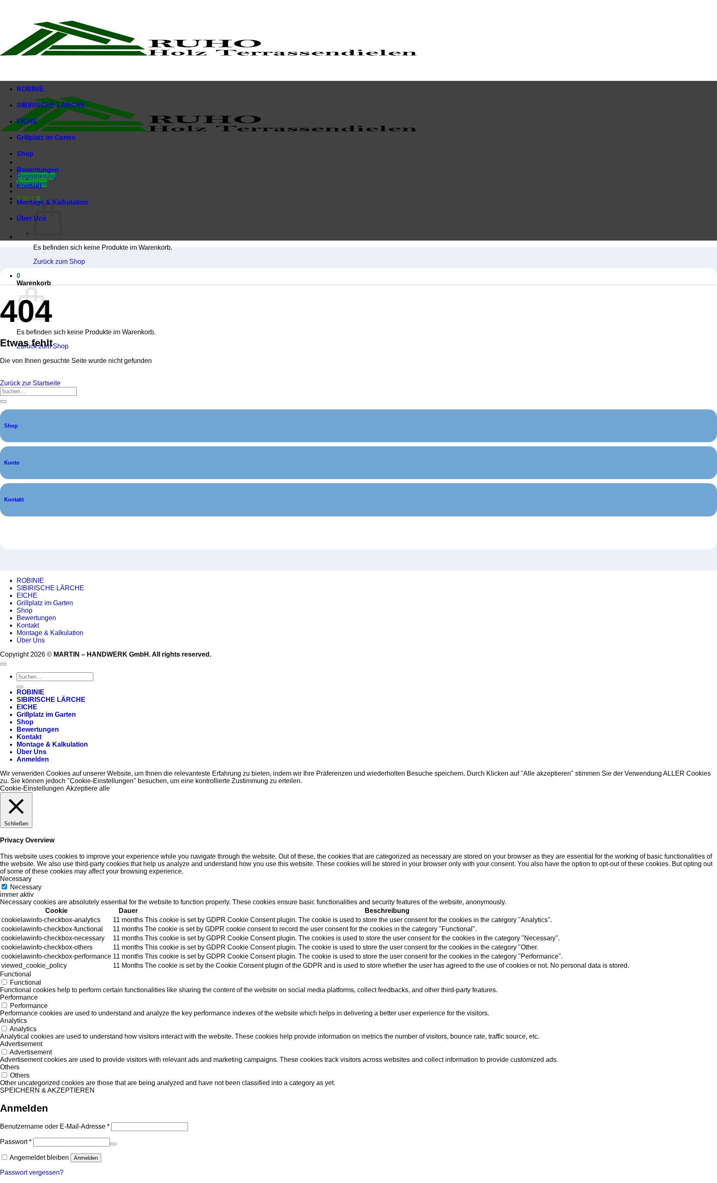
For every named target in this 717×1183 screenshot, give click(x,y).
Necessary (25, 887)
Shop (25, 153)
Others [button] (10, 1067)
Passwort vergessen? (31, 1172)
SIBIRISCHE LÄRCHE (51, 105)
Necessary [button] (16, 878)
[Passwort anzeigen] (113, 1144)
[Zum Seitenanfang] (3, 664)
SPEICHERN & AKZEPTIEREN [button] (47, 1090)
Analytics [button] (13, 1020)
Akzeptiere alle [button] (88, 788)
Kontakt (29, 186)
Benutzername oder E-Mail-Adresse (55, 1126)
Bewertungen (38, 169)
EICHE (27, 121)
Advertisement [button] (21, 1043)
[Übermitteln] (3, 401)
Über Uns (31, 218)
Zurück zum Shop (59, 261)
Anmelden (86, 1158)
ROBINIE (30, 88)
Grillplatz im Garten (46, 137)
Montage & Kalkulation (50, 632)
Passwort (16, 1141)
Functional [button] (15, 974)
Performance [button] (19, 997)
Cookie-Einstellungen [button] (32, 788)
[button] (18, 275)
